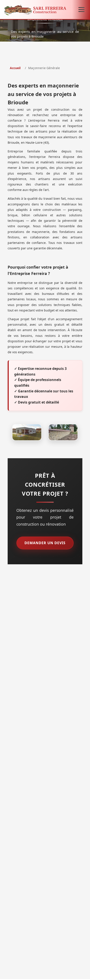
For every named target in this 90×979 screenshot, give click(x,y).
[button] (81, 9)
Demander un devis (45, 542)
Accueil (15, 68)
